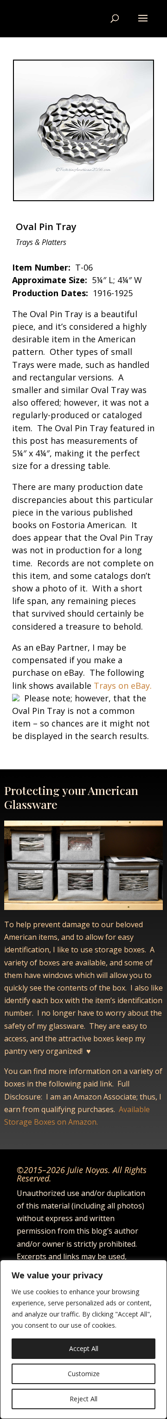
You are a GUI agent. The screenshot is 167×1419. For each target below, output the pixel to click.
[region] (83, 1339)
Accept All (83, 1348)
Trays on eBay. (121, 685)
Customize (84, 1373)
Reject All (83, 1398)
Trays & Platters (41, 242)
